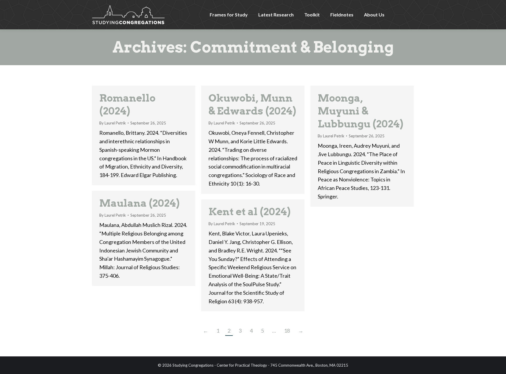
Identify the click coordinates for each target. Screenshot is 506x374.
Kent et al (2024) (249, 211)
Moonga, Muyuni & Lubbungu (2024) (360, 111)
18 (287, 330)
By (112, 123)
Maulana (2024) (139, 203)
